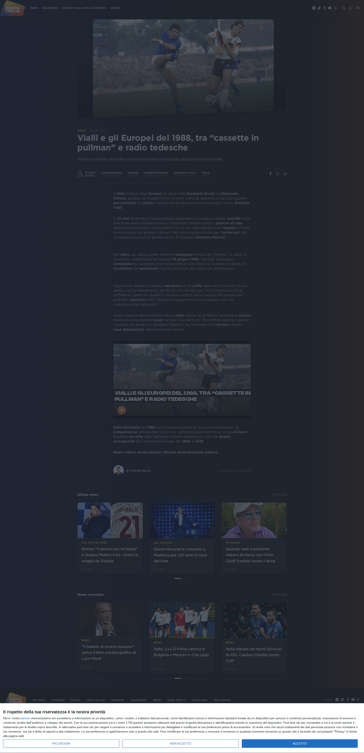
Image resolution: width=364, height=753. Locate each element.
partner (25, 718)
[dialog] (182, 728)
